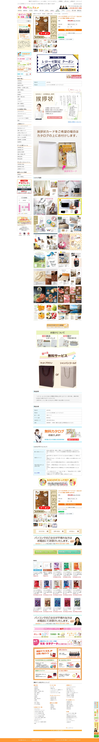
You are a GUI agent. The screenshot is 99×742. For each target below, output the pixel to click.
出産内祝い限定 (53, 697)
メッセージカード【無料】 (23, 118)
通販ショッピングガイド (71, 714)
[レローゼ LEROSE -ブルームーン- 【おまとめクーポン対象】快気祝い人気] (67, 584)
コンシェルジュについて (71, 686)
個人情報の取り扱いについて (72, 717)
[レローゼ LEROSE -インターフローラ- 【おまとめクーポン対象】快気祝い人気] (77, 584)
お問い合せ (66, 1)
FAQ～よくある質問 (70, 694)
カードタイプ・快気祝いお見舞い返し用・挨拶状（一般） (37, 573)
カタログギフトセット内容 (55, 692)
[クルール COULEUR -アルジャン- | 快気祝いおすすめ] (67, 602)
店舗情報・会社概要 (70, 695)
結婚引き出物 (36, 689)
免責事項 (19, 141)
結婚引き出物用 (69, 704)
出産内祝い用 (69, 701)
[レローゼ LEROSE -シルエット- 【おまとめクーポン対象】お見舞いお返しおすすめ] (57, 566)
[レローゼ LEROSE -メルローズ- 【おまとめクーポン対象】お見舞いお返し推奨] (37, 584)
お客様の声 (72, 1)
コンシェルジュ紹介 (70, 697)
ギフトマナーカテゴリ (78, 3)
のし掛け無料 (19, 61)
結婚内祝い (36, 688)
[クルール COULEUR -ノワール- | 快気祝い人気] (77, 602)
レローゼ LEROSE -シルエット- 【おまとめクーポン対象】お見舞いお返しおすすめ (57, 574)
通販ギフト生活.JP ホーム (34, 1)
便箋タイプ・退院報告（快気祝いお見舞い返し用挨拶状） (47, 573)
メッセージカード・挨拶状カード (57, 689)
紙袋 (35, 723)
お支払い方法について (71, 691)
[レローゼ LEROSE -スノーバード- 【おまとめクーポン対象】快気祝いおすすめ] (57, 584)
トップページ (70, 727)
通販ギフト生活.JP (37, 13)
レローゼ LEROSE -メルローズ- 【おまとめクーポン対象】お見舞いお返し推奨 (37, 592)
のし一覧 (52, 686)
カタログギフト (65, 13)
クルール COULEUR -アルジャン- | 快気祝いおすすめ (67, 609)
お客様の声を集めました (21, 225)
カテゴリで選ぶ (57, 13)
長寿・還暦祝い (37, 702)
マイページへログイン (52, 1)
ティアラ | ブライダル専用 (40, 714)
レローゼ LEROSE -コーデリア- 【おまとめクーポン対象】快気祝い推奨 (47, 592)
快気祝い (52, 704)
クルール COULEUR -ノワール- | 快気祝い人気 (77, 609)
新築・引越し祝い (37, 698)
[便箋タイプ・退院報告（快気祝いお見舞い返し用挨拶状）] (47, 566)
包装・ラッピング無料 (21, 66)
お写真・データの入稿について (72, 692)
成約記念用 (69, 707)
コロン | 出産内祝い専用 (39, 713)
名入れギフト (36, 720)
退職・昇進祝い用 (70, 705)
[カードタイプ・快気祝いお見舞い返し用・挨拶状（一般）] (37, 566)
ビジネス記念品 (37, 704)
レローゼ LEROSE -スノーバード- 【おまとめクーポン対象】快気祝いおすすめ (57, 592)
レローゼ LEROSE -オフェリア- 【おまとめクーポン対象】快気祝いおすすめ (77, 574)
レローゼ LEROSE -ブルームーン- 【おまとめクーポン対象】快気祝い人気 (67, 592)
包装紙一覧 (53, 688)
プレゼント (36, 701)
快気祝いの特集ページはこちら (74, 121)
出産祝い (36, 695)
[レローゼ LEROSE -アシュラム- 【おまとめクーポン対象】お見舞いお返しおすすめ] (67, 566)
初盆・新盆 (36, 694)
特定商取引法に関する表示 (71, 716)
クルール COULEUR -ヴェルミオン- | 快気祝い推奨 (47, 609)
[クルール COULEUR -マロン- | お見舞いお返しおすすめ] (37, 602)
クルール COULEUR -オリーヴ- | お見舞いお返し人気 (57, 609)
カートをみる (69, 719)
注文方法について (70, 688)
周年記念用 (69, 708)
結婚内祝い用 (20, 149)
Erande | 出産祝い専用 (39, 711)
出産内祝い (36, 686)
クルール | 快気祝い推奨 (39, 716)
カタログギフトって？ (55, 691)
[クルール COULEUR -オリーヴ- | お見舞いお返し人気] (57, 602)
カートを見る (43, 1)
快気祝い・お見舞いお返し (47, 13)
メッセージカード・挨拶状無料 (22, 71)
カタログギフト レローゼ (39, 710)
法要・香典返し (37, 692)
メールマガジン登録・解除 (71, 713)
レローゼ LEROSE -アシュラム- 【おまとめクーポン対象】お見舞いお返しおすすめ (67, 574)
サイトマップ (79, 1)
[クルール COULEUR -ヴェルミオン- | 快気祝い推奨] (47, 602)
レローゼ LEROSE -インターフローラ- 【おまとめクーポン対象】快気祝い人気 (77, 592)
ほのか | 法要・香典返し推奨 (40, 717)
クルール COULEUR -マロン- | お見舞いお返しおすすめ (37, 609)
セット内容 (37, 472)
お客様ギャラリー (54, 700)
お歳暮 (35, 699)
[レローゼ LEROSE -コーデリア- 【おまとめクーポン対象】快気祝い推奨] (47, 584)
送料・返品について (70, 689)
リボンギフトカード (22, 113)
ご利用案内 (60, 1)
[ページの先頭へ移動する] (57, 730)
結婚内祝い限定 (53, 698)
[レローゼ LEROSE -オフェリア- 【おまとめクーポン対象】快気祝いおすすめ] (77, 566)
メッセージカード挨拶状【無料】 (40, 721)
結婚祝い (36, 697)
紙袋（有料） (19, 76)
